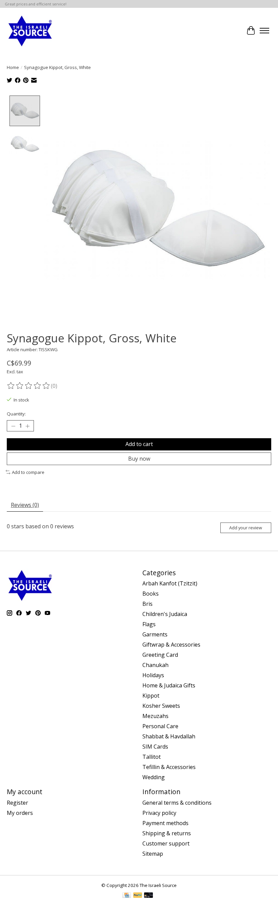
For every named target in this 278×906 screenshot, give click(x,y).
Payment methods (165, 823)
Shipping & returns (166, 833)
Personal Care (160, 726)
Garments (154, 634)
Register (17, 802)
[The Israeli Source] (30, 30)
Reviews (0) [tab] (25, 505)
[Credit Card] (126, 895)
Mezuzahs (155, 716)
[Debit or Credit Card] (148, 895)
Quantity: (16, 414)
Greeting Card (160, 655)
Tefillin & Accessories (169, 767)
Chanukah (155, 665)
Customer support (166, 843)
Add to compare (28, 472)
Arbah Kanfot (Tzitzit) (169, 583)
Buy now (139, 458)
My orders (20, 813)
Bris (147, 604)
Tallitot (151, 756)
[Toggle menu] (264, 30)
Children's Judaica (164, 614)
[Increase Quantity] (27, 426)
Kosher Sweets (161, 706)
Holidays (153, 675)
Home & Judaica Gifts (168, 685)
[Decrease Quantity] (13, 426)
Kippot (150, 695)
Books (150, 593)
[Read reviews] (29, 386)
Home (13, 67)
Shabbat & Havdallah (168, 736)
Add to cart (139, 444)
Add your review (245, 528)
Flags (149, 624)
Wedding (153, 777)
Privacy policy (159, 813)
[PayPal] (137, 895)
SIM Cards (155, 746)
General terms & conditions (177, 802)
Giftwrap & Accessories (171, 644)
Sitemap (152, 853)
